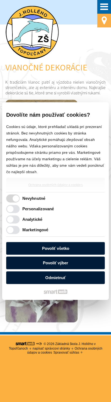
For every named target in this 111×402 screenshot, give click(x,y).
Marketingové (35, 229)
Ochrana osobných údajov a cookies (55, 185)
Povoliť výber (55, 263)
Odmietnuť (55, 277)
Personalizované (38, 209)
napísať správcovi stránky (51, 348)
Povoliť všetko (55, 248)
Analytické (32, 219)
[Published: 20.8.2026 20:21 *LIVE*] (38, 344)
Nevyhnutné (33, 198)
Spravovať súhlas (66, 352)
